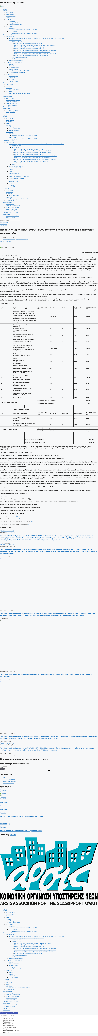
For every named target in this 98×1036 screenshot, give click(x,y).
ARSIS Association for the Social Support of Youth (21, 831)
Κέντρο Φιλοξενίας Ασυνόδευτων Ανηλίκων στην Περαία (29, 48)
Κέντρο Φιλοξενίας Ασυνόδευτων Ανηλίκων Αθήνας (28, 43)
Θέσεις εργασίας (10, 112)
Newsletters (9, 88)
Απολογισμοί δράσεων (15, 23)
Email (1, 767)
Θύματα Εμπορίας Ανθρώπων (17, 72)
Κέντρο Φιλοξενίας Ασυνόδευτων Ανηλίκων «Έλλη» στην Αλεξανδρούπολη (34, 45)
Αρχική (5, 9)
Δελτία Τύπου (9, 84)
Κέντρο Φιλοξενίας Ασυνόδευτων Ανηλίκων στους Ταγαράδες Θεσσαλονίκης (35, 50)
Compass (11, 79)
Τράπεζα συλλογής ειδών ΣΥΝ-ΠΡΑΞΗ (19, 71)
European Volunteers (11, 105)
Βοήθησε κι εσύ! (7, 96)
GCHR (13, 59)
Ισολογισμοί (12, 21)
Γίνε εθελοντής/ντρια (11, 103)
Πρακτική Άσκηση (13, 81)
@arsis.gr (4, 802)
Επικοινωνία (6, 1010)
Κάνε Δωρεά (6, 1008)
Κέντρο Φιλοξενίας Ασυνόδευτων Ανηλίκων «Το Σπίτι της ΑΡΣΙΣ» (26, 938)
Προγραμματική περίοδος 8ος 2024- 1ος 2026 (24, 29)
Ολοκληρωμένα (13, 31)
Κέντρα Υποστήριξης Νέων (16, 60)
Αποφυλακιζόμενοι (14, 67)
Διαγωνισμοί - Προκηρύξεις (20, 239)
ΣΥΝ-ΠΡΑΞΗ (12, 967)
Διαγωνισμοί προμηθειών (12, 110)
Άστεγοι (11, 64)
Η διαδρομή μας (10, 14)
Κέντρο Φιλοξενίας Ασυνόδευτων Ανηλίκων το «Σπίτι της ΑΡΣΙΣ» (32, 52)
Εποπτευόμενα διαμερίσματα (19, 57)
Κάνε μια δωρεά (10, 98)
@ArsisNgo (5, 824)
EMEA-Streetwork (8, 239)
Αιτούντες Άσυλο (13, 69)
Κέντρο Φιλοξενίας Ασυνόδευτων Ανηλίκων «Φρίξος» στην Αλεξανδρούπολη (35, 53)
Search (2, 220)
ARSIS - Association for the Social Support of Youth (21, 816)
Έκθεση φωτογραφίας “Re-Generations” (19, 93)
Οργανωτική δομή (10, 16)
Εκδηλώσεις (9, 91)
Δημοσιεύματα (10, 95)
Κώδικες (8, 17)
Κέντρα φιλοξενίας (16, 41)
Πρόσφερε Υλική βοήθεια (13, 100)
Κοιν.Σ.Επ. (11, 65)
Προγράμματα (9, 26)
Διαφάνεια (8, 19)
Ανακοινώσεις (9, 86)
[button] (9, 1013)
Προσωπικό (12, 77)
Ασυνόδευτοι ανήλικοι (15, 40)
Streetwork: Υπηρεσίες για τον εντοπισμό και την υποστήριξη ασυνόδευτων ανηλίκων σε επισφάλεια (36, 38)
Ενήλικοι (11, 974)
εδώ (17, 516)
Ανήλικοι (11, 972)
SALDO (13, 835)
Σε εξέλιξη (11, 28)
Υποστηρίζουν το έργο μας (10, 107)
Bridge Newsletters (14, 89)
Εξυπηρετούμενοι (13, 76)
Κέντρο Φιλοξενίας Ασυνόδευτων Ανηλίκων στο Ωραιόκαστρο (31, 55)
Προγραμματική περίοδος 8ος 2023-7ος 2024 (24, 33)
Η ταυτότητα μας (10, 12)
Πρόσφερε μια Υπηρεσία (12, 101)
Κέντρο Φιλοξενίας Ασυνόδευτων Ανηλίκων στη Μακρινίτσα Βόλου (32, 47)
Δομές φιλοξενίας (16, 941)
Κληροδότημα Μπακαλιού (16, 24)
